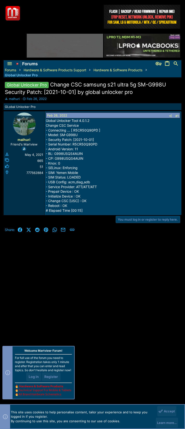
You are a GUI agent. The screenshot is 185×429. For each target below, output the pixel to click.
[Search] (176, 64)
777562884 (34, 173)
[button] (9, 64)
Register (51, 377)
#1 (177, 116)
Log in (34, 377)
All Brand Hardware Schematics (40, 394)
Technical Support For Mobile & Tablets (45, 390)
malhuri (14, 99)
